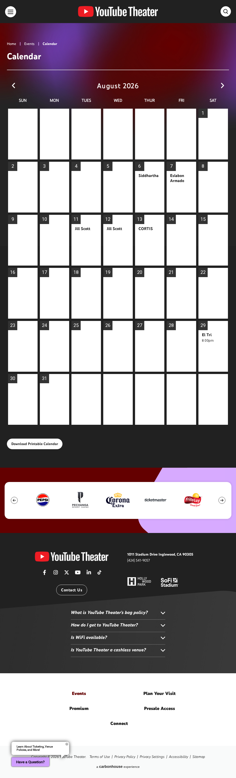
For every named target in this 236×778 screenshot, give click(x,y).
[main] (118, 234)
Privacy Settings (152, 756)
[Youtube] (78, 574)
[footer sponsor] (43, 500)
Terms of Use (99, 756)
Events (29, 44)
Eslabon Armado (177, 178)
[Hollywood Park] (139, 582)
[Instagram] (55, 574)
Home (11, 44)
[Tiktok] (99, 570)
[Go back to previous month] (14, 85)
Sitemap (198, 756)
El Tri (207, 334)
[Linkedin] (89, 574)
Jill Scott (82, 228)
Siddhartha (149, 175)
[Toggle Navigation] (10, 11)
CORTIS (146, 228)
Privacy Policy (124, 756)
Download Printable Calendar (34, 444)
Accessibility (178, 756)
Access (159, 708)
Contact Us (71, 589)
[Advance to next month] (222, 85)
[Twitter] (67, 574)
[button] (14, 500)
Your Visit (159, 693)
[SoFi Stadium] (169, 582)
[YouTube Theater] (118, 11)
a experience (118, 767)
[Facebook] (44, 574)
